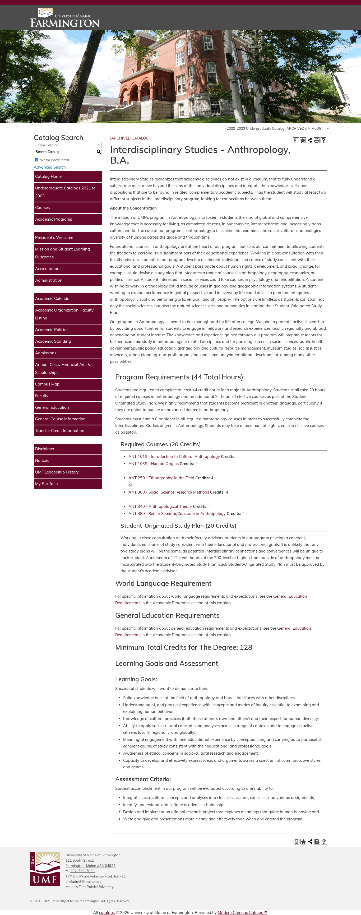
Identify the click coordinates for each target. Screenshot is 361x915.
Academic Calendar (53, 298)
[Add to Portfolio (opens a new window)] (303, 140)
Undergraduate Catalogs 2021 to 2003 (65, 191)
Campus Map (47, 384)
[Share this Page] (310, 140)
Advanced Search (50, 167)
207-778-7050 (82, 871)
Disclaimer (44, 448)
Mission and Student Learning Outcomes (62, 253)
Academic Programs (53, 219)
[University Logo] (77, 17)
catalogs (107, 912)
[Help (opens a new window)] (323, 140)
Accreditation (47, 268)
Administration (48, 280)
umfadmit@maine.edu (83, 881)
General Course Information (60, 418)
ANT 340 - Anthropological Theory (160, 506)
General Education (52, 407)
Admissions (45, 352)
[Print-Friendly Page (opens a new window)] (317, 140)
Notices (42, 460)
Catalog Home (48, 176)
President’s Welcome (54, 237)
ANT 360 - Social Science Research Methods (168, 492)
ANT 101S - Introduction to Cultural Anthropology (174, 456)
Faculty (41, 395)
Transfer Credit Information (59, 430)
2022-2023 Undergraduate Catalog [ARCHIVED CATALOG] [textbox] (275, 128)
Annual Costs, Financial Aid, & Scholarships (62, 368)
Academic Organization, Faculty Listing (64, 314)
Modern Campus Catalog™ (242, 912)
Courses (42, 207)
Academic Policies (51, 329)
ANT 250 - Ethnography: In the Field (161, 477)
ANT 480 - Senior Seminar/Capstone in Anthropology (177, 513)
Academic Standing (53, 341)
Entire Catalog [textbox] (46, 145)
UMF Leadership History (57, 472)
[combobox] (278, 128)
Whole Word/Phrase (55, 160)
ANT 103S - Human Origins (153, 463)
